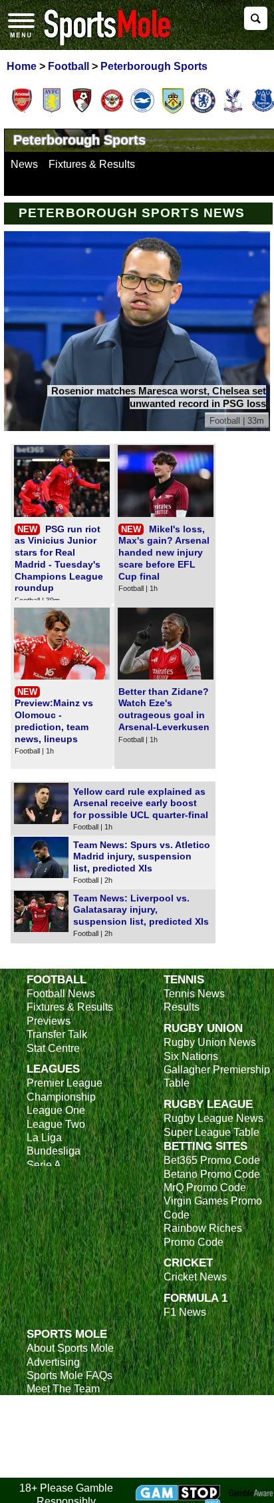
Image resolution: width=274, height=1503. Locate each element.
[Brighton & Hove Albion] (142, 111)
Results (182, 1007)
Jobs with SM (58, 1436)
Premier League (64, 1083)
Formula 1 (195, 1297)
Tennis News (194, 993)
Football (56, 979)
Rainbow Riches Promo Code (203, 1235)
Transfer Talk (57, 1034)
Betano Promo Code (212, 1174)
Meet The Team (63, 1388)
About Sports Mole (70, 1348)
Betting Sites (205, 1146)
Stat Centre (53, 1048)
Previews (48, 1021)
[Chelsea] (203, 111)
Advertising (53, 1362)
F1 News (185, 1312)
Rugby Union (203, 1028)
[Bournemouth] (81, 111)
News (24, 164)
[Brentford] (112, 111)
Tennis (184, 979)
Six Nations (191, 1056)
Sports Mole (67, 1333)
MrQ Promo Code (205, 1187)
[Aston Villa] (52, 111)
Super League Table (211, 1132)
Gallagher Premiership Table (217, 1076)
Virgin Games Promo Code (213, 1207)
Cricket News (195, 1276)
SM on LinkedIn (63, 1456)
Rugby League (208, 1104)
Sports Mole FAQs (69, 1375)
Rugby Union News (210, 1042)
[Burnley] (173, 111)
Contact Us (53, 1402)
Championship (61, 1097)
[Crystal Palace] (232, 111)
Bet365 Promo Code (212, 1160)
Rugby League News (213, 1118)
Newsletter (52, 1416)
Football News (61, 993)
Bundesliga (53, 1151)
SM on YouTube (64, 1470)
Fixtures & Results (92, 164)
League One (56, 1110)
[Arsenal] (22, 111)
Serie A (44, 1165)
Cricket (188, 1262)
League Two (56, 1124)
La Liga (44, 1137)
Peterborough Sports (79, 140)
